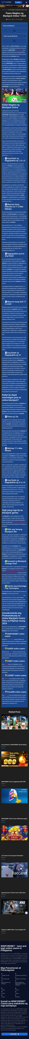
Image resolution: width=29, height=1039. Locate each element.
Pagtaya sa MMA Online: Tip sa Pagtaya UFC (13, 929)
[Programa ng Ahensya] (15, 973)
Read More (3, 748)
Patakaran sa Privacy (20, 979)
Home (3, 9)
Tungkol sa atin (5, 975)
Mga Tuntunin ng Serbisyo (5, 983)
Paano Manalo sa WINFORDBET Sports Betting (14, 744)
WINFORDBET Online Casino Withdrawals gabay (14, 818)
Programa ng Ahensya (21, 975)
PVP (6, 9)
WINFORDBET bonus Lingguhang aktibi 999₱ (13, 781)
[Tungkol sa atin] (1, 973)
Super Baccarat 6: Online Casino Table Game (13, 892)
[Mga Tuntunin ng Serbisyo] (1, 980)
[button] (26, 2)
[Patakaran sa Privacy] (15, 977)
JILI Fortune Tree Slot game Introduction (12, 855)
